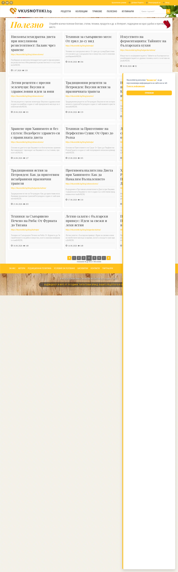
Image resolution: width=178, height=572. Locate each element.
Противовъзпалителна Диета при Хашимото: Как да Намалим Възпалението (89, 174)
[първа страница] (69, 258)
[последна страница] (109, 258)
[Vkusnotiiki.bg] (11, 2)
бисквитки (151, 80)
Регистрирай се (154, 3)
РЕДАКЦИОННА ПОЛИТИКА (39, 268)
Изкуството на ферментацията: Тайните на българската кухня (143, 40)
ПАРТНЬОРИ (107, 268)
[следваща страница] (104, 258)
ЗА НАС (12, 268)
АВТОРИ (21, 268)
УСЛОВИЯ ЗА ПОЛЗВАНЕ (64, 268)
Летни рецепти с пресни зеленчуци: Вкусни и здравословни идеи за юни (32, 86)
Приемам (149, 93)
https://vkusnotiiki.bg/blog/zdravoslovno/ (27, 54)
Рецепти (66, 11)
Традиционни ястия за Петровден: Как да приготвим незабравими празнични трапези (35, 176)
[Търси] (168, 11)
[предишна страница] (74, 258)
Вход (167, 3)
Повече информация (136, 86)
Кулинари (128, 11)
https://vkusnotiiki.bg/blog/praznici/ (80, 96)
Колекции (81, 11)
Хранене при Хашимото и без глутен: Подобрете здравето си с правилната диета (35, 132)
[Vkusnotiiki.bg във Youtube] (7, 2)
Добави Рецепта (137, 3)
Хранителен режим (118, 3)
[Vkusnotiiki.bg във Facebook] (3, 2)
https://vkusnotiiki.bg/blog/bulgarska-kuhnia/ (137, 50)
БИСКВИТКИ (83, 268)
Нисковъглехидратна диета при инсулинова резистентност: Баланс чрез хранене (33, 43)
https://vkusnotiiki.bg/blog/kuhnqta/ (80, 46)
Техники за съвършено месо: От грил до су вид (89, 38)
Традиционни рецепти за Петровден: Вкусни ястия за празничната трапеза (88, 86)
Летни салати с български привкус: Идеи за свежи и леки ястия (87, 220)
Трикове (97, 11)
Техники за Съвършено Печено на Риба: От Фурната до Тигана (34, 220)
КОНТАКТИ (95, 268)
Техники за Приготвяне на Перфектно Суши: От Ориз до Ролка (89, 132)
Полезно (112, 11)
